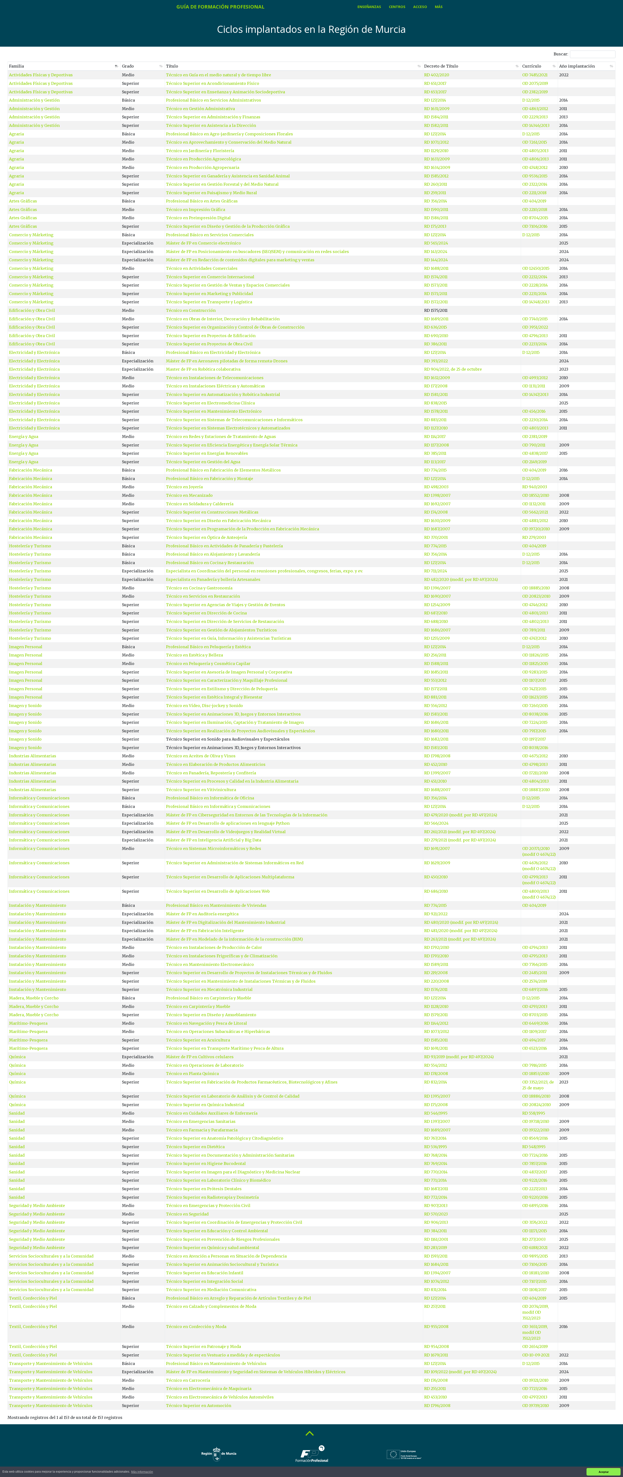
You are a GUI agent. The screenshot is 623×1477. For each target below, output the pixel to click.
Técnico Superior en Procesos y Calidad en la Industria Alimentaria (232, 781)
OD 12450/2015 (536, 268)
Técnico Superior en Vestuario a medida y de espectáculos (223, 1355)
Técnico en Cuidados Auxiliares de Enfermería (211, 1113)
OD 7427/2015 (534, 688)
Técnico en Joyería (184, 486)
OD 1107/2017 (534, 680)
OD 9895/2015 (535, 1256)
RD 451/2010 (435, 781)
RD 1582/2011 (436, 125)
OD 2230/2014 (535, 419)
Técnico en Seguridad (187, 1214)
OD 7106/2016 (535, 226)
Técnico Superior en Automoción (198, 1405)
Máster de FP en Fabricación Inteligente (205, 930)
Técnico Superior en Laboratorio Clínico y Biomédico (218, 1180)
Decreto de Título (441, 66)
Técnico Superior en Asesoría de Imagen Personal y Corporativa (229, 672)
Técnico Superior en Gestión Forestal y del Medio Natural (222, 184)
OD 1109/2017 (534, 1031)
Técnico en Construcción (191, 310)
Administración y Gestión (34, 100)
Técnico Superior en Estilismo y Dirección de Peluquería (221, 688)
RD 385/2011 (435, 453)
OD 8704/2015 (535, 217)
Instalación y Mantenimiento (37, 905)
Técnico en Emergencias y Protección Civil (208, 1205)
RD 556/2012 (435, 705)
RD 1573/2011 (436, 285)
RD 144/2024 (436, 259)
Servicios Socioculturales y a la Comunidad (51, 1256)
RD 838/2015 (435, 403)
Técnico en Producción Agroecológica (203, 159)
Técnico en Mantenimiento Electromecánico (210, 964)
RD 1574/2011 (436, 276)
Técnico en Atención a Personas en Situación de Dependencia (226, 1256)
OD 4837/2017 (534, 1172)
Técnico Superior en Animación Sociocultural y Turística (222, 1264)
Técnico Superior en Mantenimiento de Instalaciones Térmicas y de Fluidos (241, 981)
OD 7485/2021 (535, 74)
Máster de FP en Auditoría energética (202, 913)
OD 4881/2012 (535, 520)
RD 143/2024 (435, 251)
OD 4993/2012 (535, 377)
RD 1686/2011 (436, 722)
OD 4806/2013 (535, 159)
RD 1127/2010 (436, 428)
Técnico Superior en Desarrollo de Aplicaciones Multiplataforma (230, 876)
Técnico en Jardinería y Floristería (200, 150)
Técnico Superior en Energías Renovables (207, 453)
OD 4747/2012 (534, 638)
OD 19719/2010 (535, 1405)
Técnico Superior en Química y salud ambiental (212, 1247)
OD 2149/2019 (534, 461)
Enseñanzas (369, 6)
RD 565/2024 (436, 243)
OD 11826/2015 (535, 655)
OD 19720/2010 (536, 528)
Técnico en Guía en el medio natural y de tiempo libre (218, 74)
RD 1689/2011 (436, 318)
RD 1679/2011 (436, 1355)
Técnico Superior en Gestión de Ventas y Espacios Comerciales (228, 285)
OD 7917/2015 (534, 730)
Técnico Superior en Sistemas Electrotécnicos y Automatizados (228, 428)
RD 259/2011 (435, 192)
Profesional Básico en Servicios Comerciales (210, 234)
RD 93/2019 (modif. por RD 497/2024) (459, 1056)
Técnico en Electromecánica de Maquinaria (208, 1388)
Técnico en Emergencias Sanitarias (201, 1121)
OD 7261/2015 (534, 142)
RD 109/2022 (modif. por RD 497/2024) (460, 1371)
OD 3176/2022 (534, 1222)
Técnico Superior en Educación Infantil (204, 1272)
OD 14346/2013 (536, 125)
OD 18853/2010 (536, 1073)
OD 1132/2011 (534, 503)
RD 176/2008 (436, 1380)
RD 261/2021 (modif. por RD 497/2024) (460, 831)
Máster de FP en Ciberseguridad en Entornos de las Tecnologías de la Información (246, 815)
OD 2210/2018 (534, 209)
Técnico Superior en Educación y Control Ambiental (217, 1230)
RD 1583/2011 (436, 714)
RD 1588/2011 (436, 663)
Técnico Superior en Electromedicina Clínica (210, 403)
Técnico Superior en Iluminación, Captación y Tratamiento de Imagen (235, 722)
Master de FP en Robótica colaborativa (203, 369)
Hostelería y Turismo (30, 545)
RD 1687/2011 (436, 1188)
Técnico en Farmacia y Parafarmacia (202, 1129)
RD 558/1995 (533, 1113)
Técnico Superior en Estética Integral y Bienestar (214, 697)
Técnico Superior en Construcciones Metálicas (212, 512)
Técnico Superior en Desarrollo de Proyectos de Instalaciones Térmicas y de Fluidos (249, 972)
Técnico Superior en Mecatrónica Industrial (209, 989)
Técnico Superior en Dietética (195, 1146)
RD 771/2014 (435, 1180)
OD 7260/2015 (535, 705)
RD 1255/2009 (437, 638)
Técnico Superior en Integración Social (204, 1281)
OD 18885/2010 (536, 588)
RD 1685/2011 (436, 672)
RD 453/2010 (435, 1397)
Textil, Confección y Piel (33, 1298)
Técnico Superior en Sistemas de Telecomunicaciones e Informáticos (234, 419)
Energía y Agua (23, 436)
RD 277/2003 (534, 1239)
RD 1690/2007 (437, 596)
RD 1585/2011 (436, 1040)
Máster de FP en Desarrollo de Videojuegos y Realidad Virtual (226, 831)
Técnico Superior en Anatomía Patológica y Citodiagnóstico (224, 1138)
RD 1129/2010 (436, 150)
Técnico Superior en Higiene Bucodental (206, 1163)
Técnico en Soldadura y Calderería (199, 503)
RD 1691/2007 (437, 848)
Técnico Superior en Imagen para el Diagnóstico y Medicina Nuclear (233, 1172)
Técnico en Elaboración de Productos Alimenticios (216, 764)
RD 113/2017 (435, 461)
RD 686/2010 (436, 891)
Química (17, 1056)
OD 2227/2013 (534, 1188)
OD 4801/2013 (535, 613)
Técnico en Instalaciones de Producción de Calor (214, 947)
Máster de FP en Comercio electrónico (203, 243)
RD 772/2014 (435, 1197)
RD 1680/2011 (436, 730)
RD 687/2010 (436, 613)
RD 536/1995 (435, 1146)
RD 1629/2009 (437, 862)
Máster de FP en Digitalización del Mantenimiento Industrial (225, 922)
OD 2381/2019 (534, 436)
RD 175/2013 (435, 226)
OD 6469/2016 (535, 1023)
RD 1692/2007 (437, 503)
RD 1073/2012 (436, 1031)
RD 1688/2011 (436, 268)
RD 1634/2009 (437, 167)
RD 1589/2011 (436, 964)
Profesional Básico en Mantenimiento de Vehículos (216, 1363)
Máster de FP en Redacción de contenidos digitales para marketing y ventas (240, 259)
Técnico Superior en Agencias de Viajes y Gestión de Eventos (225, 604)
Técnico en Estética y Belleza (194, 655)
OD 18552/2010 (535, 495)
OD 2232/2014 (534, 276)
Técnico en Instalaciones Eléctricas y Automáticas (215, 386)
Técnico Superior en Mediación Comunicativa (211, 1289)
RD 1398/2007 (437, 495)
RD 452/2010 (435, 764)
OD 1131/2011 (533, 386)
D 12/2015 (531, 100)
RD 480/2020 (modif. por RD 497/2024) (461, 922)
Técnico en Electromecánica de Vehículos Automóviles (220, 1397)
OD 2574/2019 (534, 981)
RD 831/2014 (435, 1289)
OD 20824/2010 (536, 1104)
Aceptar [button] (604, 1471)
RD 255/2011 (435, 1388)
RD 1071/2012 (436, 142)
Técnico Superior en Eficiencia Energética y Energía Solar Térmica (231, 445)
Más (439, 6)
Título (172, 66)
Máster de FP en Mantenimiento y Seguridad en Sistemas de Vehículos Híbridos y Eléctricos (256, 1371)
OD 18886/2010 (536, 1096)
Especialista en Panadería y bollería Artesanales (213, 579)
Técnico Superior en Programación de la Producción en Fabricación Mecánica (242, 528)
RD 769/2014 (435, 1163)
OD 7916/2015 (534, 1065)
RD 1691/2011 (436, 1048)
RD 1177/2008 (436, 445)
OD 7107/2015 (534, 1281)
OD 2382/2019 (535, 91)
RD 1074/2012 (436, 1281)
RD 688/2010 (436, 621)
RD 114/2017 (435, 436)
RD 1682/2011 (436, 739)
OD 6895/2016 (535, 1205)
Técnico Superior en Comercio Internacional (210, 276)
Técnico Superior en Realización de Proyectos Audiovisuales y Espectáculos (240, 730)
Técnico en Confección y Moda (196, 1326)
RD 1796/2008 (437, 1405)
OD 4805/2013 (535, 150)
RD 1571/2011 (435, 293)
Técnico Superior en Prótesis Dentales (204, 1188)
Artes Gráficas (23, 201)
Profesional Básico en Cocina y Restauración (210, 562)
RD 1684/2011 (436, 1264)
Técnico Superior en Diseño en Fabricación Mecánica (218, 520)
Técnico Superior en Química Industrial (205, 1104)
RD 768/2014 (435, 1155)
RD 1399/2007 (437, 772)
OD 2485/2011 (534, 972)
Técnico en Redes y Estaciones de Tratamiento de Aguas (221, 436)
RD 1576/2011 (436, 989)
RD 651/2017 (435, 83)
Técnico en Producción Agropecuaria (202, 167)
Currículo (531, 66)
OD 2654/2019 (535, 1346)
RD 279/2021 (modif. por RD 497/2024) (460, 840)
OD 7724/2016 (535, 1155)
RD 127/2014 (435, 100)
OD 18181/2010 (535, 1272)
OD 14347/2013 (535, 394)
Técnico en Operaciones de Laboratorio (205, 1065)
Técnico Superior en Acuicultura (198, 1040)
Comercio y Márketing (31, 234)
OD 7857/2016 (534, 1163)
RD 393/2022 (436, 360)
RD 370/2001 (436, 537)
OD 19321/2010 (535, 1380)
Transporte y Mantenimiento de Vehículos (50, 1363)
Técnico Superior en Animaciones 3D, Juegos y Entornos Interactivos (233, 714)
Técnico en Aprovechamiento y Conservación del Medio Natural (229, 142)
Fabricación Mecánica (30, 470)
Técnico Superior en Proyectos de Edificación (211, 335)
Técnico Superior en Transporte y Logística (209, 301)
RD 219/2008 (436, 972)
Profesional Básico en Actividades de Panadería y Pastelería (224, 545)
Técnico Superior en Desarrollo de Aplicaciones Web (218, 891)
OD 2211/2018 (534, 192)
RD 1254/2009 (437, 604)
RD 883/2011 (435, 419)
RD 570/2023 (436, 1214)
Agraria (16, 133)
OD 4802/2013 (535, 621)
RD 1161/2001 (436, 1239)
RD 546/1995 (436, 1113)
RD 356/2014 (435, 201)
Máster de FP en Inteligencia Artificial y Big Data (213, 840)
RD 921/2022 (436, 913)
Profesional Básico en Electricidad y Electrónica (213, 352)
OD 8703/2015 (535, 1014)
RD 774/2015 (435, 470)
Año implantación (577, 66)
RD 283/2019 (435, 1247)
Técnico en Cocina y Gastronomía (199, 588)
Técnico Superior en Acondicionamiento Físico (212, 83)
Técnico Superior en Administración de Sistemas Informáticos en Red (234, 862)
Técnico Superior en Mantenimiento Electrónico (214, 411)
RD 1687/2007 (437, 528)
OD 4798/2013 (535, 764)
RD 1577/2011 (435, 688)
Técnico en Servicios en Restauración (203, 596)
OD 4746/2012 (535, 604)
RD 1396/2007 (437, 588)
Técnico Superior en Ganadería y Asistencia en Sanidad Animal (228, 176)
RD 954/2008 (436, 1346)
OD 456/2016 (534, 411)
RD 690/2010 (436, 335)
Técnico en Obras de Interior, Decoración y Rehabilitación (223, 318)
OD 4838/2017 (535, 453)
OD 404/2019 (534, 201)
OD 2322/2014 (534, 184)
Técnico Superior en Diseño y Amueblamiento (211, 1014)
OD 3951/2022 (535, 327)
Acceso (420, 6)
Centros (397, 6)
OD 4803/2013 (535, 428)
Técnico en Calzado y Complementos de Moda (211, 1306)
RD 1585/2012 (436, 176)
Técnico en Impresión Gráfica (195, 209)
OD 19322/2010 (535, 1129)
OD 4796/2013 (535, 335)
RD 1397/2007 (437, 1121)
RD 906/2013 (436, 1222)
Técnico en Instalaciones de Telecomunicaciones (215, 377)
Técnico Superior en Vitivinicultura (201, 789)
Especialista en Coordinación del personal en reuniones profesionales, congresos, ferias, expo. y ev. (264, 570)
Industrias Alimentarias (32, 755)
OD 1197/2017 (534, 739)
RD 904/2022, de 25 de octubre (453, 369)
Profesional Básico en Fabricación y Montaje (209, 478)
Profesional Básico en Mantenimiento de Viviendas (216, 905)
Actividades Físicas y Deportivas (41, 74)
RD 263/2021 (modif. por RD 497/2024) (460, 939)
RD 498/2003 (436, 486)
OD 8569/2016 (535, 1138)
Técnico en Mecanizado (189, 495)
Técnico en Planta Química (192, 1073)
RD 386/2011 (435, 343)
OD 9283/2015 (535, 672)
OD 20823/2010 (536, 596)
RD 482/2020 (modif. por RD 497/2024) (461, 579)
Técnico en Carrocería (188, 1380)
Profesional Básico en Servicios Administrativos (213, 100)
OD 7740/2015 (535, 318)
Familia (16, 66)
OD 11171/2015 (534, 1230)
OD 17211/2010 (535, 772)
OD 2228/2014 (535, 285)
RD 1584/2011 (436, 116)
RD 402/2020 (436, 74)
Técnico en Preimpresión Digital (198, 217)
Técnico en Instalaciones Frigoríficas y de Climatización (221, 955)
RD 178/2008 (436, 1073)
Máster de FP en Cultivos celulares (200, 1056)
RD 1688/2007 (437, 789)
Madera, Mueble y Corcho (34, 998)
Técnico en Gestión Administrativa (200, 108)
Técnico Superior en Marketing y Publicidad (209, 293)
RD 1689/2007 (437, 1129)
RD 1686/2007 (437, 630)
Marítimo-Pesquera (28, 1023)
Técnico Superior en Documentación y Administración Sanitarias (230, 1155)
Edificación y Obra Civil (32, 310)
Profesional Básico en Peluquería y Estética (208, 646)
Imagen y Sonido (25, 705)
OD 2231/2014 (534, 293)
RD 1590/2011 (436, 209)
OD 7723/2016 (534, 1388)
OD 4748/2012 (535, 167)
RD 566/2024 (436, 823)
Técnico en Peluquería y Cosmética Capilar (208, 663)
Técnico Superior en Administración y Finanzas (213, 116)
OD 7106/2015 (534, 1264)
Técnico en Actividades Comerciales (202, 268)
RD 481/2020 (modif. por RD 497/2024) (460, 930)
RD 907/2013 (436, 1205)
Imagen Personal (25, 646)
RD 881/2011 (435, 697)
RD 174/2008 (436, 512)
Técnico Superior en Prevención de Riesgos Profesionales (223, 1239)
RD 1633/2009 (437, 159)
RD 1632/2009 (437, 377)
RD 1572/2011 (436, 301)
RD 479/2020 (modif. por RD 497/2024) (460, 815)
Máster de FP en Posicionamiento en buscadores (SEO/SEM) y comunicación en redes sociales (257, 251)
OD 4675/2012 (535, 755)
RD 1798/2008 (437, 755)
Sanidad (17, 1113)
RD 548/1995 (534, 1146)
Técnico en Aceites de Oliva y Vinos (201, 755)
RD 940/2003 (534, 486)
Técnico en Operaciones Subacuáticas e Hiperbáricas (218, 1031)
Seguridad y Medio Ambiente (37, 1205)
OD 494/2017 (534, 1040)
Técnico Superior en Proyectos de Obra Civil (209, 343)
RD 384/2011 (435, 1230)
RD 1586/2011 (436, 217)
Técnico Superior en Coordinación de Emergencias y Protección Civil (234, 1222)
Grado (128, 66)
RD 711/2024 (435, 570)
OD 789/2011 (533, 630)
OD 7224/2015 (535, 722)
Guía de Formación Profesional (220, 6)
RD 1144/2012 (436, 1023)
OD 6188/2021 (535, 1247)
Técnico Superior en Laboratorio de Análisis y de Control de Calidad (232, 1096)
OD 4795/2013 (535, 955)
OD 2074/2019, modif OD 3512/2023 (535, 1312)
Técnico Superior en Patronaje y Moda (203, 1346)
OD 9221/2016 (534, 1180)
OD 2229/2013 (535, 116)
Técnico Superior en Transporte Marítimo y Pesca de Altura (225, 1048)
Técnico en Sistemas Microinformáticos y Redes (213, 848)
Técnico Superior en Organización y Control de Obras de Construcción (235, 327)
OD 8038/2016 (535, 714)
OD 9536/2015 (535, 176)
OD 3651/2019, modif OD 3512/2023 (535, 1332)
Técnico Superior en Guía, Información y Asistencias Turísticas (228, 638)
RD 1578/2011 (436, 411)
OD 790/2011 (533, 445)
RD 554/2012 (435, 1065)
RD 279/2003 (534, 537)
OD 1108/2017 (534, 1289)
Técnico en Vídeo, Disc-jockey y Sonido (204, 705)
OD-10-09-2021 (536, 1355)
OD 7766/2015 (535, 964)
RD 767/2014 (435, 1138)
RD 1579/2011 (436, 1014)
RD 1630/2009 (437, 520)
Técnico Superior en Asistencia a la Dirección (211, 125)
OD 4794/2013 (535, 947)
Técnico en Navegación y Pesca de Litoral (206, 1023)
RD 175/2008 (436, 1104)
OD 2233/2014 (534, 343)
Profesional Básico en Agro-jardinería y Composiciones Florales (229, 133)
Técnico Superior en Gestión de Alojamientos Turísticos (221, 630)
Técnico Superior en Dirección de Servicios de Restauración (225, 621)
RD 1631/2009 (436, 108)
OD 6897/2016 (535, 989)
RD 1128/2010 (436, 1006)
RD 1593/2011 (436, 1256)
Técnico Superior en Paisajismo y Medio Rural (211, 192)
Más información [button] (142, 1472)
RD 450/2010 (436, 876)
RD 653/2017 (435, 91)
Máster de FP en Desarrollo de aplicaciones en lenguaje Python (228, 823)
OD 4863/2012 (535, 108)
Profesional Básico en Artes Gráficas (202, 201)
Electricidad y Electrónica (34, 352)
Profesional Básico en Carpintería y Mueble (208, 998)
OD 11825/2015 (535, 663)
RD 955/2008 (436, 1326)
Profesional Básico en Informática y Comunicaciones (218, 806)
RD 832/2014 (435, 1082)
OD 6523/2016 (534, 1048)
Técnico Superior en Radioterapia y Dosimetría (212, 1197)
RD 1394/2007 (437, 1272)
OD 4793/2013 (534, 1006)
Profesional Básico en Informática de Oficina (210, 797)
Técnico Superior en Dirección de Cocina (206, 613)
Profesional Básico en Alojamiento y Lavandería (213, 554)
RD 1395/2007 (437, 1096)
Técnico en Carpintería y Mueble (198, 1006)
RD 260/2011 (435, 184)
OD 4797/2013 (534, 1397)
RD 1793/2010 (436, 955)
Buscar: (561, 54)
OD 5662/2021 (535, 512)
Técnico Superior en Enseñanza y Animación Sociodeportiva (225, 91)
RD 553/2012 (435, 680)
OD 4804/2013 (535, 781)
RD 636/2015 (435, 327)
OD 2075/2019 (535, 83)
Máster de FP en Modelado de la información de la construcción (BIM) (234, 939)
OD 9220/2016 (535, 1197)
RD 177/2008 (436, 386)
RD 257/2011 (435, 1306)
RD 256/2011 (435, 655)
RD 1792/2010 (436, 947)
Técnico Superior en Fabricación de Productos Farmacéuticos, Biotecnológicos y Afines (252, 1082)
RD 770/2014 (436, 1172)
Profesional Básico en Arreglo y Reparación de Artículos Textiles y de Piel (238, 1298)
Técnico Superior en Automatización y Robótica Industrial (223, 394)
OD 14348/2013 (536, 301)
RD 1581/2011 (436, 394)
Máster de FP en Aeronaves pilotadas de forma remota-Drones (227, 360)
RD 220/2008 (436, 981)
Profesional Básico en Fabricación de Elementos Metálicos (223, 470)
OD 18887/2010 (536, 789)
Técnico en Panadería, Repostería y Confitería (211, 772)
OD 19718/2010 (535, 1121)
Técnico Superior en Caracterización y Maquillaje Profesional (226, 680)
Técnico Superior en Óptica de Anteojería (206, 537)
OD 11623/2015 (535, 697)
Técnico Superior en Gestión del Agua (203, 461)
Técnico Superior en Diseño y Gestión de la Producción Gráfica (228, 226)
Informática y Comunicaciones (39, 797)
